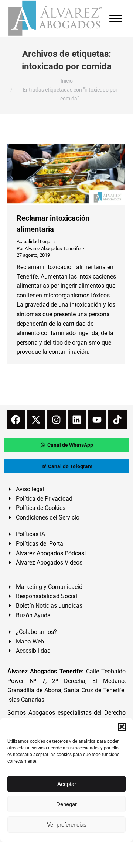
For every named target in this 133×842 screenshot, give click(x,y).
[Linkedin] (77, 419)
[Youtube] (97, 419)
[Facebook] (16, 419)
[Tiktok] (117, 419)
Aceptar (66, 784)
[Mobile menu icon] (116, 18)
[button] (122, 727)
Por (49, 248)
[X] (36, 419)
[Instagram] (56, 419)
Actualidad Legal (34, 241)
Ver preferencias (66, 824)
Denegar (66, 804)
